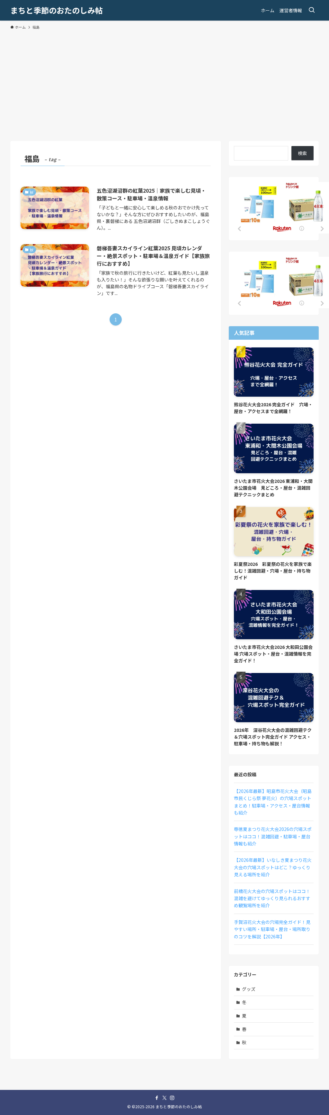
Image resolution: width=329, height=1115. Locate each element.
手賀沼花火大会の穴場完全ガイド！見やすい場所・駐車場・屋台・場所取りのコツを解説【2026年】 (272, 929)
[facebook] (157, 1098)
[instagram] (172, 1098)
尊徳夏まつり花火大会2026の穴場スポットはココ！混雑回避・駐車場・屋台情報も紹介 (273, 836)
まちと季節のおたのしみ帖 (56, 10)
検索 (302, 153)
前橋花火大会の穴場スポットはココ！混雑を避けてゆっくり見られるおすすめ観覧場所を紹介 (272, 898)
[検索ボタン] (312, 10)
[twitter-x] (164, 1098)
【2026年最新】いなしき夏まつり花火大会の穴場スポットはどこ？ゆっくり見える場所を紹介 (273, 867)
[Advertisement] (164, 82)
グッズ (248, 989)
